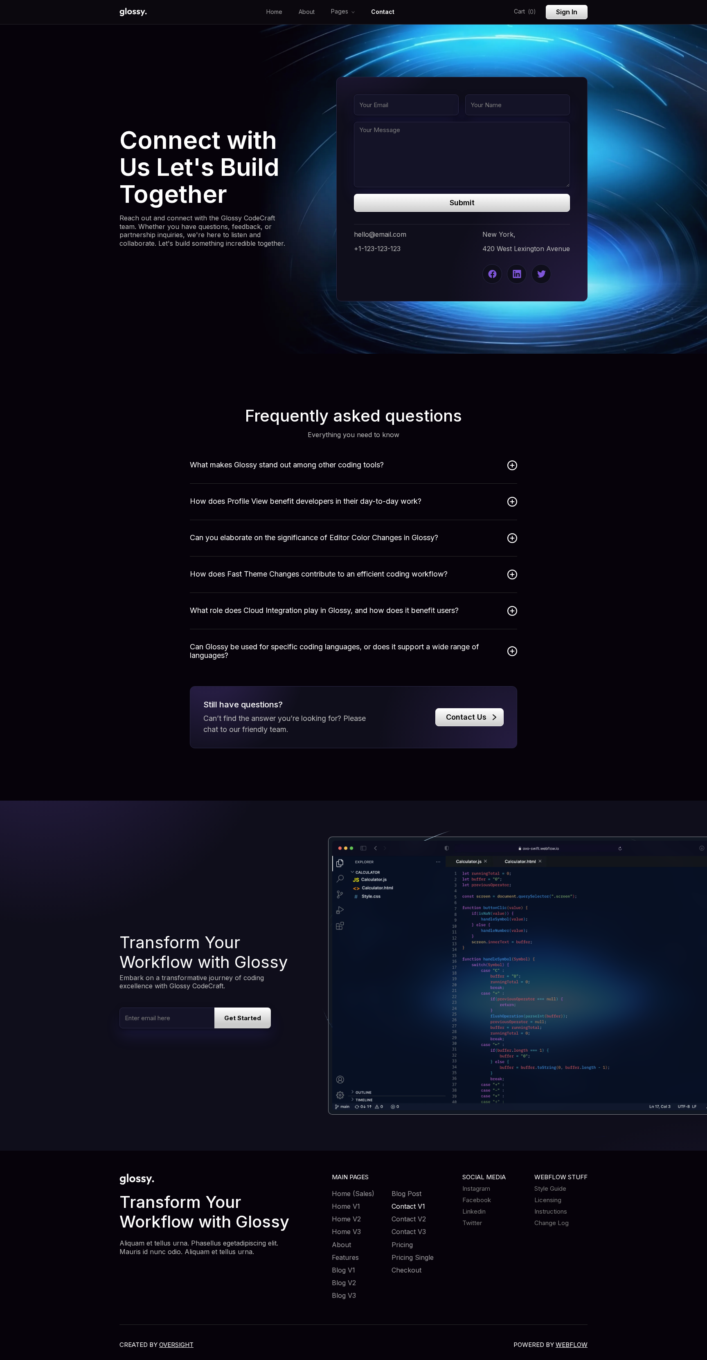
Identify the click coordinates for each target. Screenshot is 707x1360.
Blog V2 (344, 1283)
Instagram (476, 1188)
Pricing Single (413, 1257)
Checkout (406, 1270)
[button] (343, 12)
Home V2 (346, 1219)
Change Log (551, 1223)
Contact (382, 11)
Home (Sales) (353, 1194)
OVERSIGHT (176, 1345)
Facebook (476, 1200)
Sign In (566, 12)
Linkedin (474, 1211)
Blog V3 (344, 1295)
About (307, 11)
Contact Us (466, 717)
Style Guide (550, 1188)
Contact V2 (409, 1219)
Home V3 (346, 1232)
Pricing (402, 1245)
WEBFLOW (572, 1345)
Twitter (472, 1223)
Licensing (547, 1200)
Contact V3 (409, 1232)
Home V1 (346, 1206)
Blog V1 (343, 1270)
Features (345, 1257)
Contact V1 (408, 1206)
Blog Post (406, 1194)
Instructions (550, 1211)
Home (274, 11)
